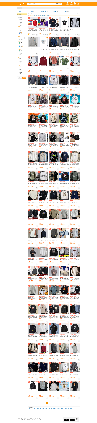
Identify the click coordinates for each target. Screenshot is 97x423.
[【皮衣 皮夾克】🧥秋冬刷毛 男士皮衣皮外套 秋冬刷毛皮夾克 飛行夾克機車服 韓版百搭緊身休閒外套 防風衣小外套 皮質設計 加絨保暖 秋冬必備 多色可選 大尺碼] (64, 80)
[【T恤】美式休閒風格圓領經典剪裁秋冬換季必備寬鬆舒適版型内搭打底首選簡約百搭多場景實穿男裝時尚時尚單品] (75, 271)
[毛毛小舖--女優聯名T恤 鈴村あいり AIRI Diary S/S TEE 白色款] (43, 42)
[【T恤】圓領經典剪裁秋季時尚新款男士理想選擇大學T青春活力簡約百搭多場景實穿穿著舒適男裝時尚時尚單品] (75, 386)
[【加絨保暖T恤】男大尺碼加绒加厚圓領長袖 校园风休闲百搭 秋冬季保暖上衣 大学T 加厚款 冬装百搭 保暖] (43, 195)
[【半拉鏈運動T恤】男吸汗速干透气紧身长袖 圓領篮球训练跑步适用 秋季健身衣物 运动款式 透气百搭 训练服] (75, 233)
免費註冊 (75, 0)
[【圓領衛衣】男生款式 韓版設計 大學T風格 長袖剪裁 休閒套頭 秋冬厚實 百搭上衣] (33, 137)
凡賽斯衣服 (70, 408)
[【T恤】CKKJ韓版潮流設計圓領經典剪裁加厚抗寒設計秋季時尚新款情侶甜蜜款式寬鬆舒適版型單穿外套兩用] (33, 348)
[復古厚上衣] (75, 22)
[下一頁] (79, 13)
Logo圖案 (67, 10)
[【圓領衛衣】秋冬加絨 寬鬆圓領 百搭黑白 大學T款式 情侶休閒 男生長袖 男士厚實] (33, 99)
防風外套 (54, 408)
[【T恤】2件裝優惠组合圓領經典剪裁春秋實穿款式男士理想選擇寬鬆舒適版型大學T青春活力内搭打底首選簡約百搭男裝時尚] (75, 309)
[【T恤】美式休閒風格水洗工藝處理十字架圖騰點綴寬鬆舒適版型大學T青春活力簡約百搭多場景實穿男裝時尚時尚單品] (33, 386)
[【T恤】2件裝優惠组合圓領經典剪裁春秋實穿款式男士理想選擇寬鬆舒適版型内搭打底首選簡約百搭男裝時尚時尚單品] (64, 348)
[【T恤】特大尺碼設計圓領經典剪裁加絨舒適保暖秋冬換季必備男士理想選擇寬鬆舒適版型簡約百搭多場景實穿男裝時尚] (75, 328)
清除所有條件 (20, 77)
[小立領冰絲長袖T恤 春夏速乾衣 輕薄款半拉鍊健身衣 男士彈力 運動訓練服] (64, 42)
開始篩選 (24, 77)
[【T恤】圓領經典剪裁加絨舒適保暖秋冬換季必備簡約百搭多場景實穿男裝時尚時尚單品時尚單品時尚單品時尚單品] (75, 348)
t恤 (29, 408)
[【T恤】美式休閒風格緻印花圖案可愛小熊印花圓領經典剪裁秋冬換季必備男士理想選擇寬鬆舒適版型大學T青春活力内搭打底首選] (64, 386)
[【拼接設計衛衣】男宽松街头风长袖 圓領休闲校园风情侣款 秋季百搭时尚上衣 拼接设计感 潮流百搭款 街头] (33, 233)
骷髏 (43, 10)
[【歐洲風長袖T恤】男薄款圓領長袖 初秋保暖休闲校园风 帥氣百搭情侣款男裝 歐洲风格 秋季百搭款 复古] (54, 156)
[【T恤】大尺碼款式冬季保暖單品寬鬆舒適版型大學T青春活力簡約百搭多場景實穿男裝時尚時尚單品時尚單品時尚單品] (64, 328)
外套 (40, 408)
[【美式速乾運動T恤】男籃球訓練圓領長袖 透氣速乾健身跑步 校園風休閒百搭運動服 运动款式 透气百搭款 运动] (75, 137)
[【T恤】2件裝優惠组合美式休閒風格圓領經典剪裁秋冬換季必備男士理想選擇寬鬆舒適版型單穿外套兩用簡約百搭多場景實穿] (43, 271)
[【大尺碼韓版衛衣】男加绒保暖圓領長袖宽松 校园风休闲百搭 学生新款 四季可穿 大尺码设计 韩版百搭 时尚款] (54, 233)
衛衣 (51, 408)
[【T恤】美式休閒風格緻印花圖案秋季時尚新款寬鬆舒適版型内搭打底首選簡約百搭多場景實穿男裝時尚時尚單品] (64, 271)
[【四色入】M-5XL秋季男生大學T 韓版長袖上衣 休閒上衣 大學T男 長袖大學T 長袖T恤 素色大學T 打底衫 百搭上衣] (75, 42)
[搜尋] (61, 3)
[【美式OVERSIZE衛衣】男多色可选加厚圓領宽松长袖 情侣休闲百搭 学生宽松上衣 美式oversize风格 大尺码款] (64, 214)
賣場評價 (47, 15)
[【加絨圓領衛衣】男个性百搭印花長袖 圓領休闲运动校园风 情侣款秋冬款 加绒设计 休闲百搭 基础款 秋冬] (43, 214)
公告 (18, 0)
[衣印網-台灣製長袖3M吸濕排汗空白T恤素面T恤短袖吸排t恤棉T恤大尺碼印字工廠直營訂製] (33, 22)
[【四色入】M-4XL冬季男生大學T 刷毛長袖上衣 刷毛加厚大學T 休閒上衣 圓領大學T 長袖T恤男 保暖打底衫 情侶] (33, 61)
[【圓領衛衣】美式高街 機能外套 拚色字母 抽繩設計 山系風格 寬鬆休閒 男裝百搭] (43, 99)
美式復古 (55, 11)
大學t (43, 408)
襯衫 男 (74, 408)
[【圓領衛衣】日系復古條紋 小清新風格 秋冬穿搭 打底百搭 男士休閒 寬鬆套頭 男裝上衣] (75, 118)
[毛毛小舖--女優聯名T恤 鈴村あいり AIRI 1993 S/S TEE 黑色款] (64, 22)
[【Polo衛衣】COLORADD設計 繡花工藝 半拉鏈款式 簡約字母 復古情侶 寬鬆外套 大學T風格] (54, 99)
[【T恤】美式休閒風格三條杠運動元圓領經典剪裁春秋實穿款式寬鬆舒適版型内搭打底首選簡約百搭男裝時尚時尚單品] (54, 386)
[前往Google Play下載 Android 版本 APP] (66, 420)
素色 (20, 10)
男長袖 (49, 408)
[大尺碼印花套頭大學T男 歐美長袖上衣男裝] (54, 80)
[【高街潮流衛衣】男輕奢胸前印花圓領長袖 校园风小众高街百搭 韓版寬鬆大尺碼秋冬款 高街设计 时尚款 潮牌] (75, 195)
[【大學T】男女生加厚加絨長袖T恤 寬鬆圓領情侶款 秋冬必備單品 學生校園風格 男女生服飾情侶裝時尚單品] (75, 80)
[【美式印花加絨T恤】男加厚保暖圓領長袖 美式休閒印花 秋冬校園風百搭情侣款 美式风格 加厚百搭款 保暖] (43, 176)
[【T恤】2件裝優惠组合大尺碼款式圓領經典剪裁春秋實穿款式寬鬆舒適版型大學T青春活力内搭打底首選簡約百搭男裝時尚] (75, 290)
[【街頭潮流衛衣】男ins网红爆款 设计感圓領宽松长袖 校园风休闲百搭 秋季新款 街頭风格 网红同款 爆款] (75, 214)
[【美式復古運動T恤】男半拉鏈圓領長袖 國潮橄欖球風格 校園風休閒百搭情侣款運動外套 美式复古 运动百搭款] (64, 137)
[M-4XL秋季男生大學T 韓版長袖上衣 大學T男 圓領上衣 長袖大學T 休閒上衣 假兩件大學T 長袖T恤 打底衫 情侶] (54, 42)
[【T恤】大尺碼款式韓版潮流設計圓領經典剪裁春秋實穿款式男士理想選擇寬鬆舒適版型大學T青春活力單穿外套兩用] (43, 290)
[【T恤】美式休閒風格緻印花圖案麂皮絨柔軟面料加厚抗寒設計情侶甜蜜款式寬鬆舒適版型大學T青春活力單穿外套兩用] (75, 367)
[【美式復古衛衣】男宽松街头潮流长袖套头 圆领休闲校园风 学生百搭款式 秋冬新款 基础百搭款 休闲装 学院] (43, 252)
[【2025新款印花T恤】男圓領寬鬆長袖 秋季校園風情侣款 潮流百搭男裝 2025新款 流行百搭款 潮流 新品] (43, 156)
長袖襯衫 (62, 408)
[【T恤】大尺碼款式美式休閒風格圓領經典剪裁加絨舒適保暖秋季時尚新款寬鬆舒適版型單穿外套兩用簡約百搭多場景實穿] (64, 367)
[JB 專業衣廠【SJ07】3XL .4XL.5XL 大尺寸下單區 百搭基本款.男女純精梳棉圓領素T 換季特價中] (43, 22)
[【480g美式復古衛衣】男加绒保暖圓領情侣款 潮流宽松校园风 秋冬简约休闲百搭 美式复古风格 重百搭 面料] (43, 233)
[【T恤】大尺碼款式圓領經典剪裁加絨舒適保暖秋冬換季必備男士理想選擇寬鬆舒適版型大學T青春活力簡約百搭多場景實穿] (33, 328)
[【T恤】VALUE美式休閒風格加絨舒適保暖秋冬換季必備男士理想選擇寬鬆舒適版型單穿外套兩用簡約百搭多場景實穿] (54, 348)
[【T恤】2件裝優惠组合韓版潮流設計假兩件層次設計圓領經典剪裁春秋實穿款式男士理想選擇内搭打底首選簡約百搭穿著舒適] (64, 252)
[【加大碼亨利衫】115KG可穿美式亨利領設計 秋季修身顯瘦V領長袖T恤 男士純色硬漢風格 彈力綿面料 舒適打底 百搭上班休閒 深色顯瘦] (43, 137)
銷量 (36, 15)
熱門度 (31, 15)
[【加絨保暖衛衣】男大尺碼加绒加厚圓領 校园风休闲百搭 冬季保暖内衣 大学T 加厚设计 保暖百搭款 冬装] (54, 195)
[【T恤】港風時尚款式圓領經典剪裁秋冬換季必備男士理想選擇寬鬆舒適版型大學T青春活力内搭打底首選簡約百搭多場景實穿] (64, 290)
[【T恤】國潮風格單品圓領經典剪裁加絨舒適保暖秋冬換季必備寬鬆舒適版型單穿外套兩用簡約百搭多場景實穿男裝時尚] (43, 348)
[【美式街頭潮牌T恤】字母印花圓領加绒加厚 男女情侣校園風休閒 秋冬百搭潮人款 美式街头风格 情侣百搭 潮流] (75, 156)
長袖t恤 (37, 408)
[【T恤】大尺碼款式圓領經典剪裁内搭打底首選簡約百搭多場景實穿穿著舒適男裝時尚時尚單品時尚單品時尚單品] (54, 271)
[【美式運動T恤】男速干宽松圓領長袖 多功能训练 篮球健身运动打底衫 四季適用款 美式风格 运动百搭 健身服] (64, 233)
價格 (34, 15)
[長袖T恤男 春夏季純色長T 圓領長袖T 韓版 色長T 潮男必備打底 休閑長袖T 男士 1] (54, 61)
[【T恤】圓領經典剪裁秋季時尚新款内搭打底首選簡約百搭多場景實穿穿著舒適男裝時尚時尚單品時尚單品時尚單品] (33, 271)
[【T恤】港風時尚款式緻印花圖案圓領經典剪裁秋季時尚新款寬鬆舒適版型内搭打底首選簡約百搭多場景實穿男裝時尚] (33, 309)
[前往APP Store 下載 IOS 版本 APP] (72, 420)
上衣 (46, 408)
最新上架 (39, 15)
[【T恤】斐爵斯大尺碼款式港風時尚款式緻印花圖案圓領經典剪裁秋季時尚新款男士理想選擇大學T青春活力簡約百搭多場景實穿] (54, 252)
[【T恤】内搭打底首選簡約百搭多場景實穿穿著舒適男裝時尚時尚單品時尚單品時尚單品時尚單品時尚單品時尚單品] (43, 367)
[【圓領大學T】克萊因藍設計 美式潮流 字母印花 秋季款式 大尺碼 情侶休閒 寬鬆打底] (54, 137)
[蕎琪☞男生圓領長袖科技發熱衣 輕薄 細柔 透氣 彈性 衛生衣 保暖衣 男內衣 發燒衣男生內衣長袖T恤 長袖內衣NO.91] (54, 22)
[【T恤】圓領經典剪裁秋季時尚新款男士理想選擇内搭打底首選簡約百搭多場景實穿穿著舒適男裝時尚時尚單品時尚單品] (54, 367)
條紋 (31, 10)
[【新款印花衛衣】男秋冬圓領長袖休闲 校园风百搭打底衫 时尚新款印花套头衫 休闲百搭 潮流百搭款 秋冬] (75, 176)
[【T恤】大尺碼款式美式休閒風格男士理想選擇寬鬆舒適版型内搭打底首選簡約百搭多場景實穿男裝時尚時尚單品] (75, 252)
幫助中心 (22, 0)
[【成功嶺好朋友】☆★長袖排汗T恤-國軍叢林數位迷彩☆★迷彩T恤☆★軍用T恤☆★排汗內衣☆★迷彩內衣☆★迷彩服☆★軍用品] (64, 61)
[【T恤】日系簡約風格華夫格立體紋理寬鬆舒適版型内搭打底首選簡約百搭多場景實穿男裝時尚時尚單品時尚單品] (43, 386)
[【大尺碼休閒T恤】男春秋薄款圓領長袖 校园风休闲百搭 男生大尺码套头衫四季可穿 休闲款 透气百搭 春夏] (33, 195)
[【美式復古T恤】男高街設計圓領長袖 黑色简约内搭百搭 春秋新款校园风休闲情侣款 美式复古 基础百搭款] (54, 176)
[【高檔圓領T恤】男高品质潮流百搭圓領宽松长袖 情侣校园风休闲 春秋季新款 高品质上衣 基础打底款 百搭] (54, 214)
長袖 (31, 408)
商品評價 (43, 15)
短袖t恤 (66, 408)
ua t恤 (34, 408)
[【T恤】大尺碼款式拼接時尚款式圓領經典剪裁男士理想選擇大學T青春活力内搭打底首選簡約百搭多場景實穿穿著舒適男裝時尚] (43, 309)
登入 (78, 0)
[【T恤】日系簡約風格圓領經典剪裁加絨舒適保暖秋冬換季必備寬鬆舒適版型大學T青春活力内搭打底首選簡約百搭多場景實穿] (64, 309)
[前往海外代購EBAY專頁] (70, 1)
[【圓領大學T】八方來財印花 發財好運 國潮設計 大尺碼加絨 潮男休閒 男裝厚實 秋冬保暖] (43, 118)
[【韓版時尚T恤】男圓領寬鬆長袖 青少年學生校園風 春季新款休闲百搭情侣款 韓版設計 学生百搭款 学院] (33, 176)
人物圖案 (32, 11)
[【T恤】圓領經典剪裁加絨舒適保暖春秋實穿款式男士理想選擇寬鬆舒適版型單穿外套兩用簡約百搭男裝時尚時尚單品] (43, 328)
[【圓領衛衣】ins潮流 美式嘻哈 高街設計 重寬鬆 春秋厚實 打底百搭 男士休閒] (75, 99)
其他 (66, 11)
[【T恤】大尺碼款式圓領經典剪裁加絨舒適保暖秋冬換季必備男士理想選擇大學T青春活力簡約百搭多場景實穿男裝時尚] (54, 328)
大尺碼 (58, 408)
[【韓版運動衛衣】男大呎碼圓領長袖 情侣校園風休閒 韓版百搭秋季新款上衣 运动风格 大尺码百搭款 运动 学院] (33, 156)
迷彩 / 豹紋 (55, 10)
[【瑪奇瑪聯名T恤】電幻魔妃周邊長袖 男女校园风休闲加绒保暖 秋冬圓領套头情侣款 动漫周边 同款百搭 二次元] (64, 176)
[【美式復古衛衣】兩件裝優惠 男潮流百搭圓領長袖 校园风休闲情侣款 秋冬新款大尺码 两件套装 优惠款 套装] (33, 214)
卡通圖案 (20, 11)
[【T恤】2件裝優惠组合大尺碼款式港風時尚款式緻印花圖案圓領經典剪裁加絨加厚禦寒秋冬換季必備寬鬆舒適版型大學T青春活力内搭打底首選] (54, 309)
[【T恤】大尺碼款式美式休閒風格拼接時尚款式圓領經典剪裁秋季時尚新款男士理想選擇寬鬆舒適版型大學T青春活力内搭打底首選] (54, 290)
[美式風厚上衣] (33, 42)
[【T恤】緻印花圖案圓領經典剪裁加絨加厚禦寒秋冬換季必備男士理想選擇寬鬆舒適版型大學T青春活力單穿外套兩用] (33, 290)
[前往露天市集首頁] (21, 4)
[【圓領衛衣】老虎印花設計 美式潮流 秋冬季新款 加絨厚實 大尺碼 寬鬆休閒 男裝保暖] (33, 118)
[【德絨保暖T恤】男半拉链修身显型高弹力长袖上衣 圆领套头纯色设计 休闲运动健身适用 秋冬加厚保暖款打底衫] (33, 252)
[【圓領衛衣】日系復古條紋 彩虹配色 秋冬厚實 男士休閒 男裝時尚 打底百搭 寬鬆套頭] (64, 118)
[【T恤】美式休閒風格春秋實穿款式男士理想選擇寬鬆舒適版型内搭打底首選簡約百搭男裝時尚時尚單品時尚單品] (33, 367)
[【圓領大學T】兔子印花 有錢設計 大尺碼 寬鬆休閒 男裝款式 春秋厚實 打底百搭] (64, 99)
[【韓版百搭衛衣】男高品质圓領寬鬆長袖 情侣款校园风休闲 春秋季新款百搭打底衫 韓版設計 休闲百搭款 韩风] (64, 195)
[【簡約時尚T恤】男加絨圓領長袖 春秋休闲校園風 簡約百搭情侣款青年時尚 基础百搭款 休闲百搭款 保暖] (64, 156)
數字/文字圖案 (44, 11)
